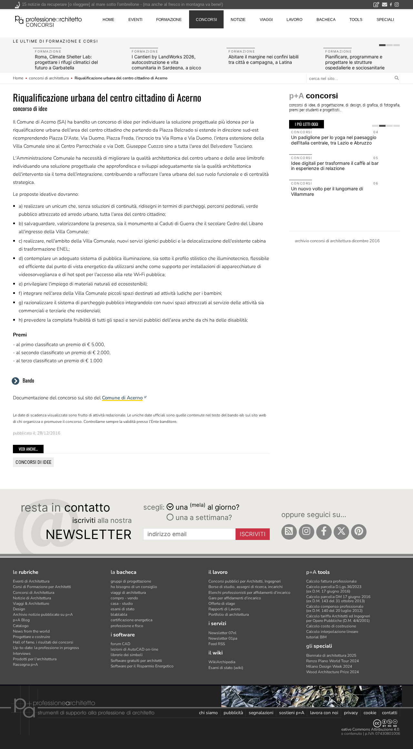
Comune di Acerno (122, 397)
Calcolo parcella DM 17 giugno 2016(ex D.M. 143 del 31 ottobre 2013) (338, 599)
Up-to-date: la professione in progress (46, 647)
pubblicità (233, 713)
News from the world (31, 631)
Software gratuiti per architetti (136, 660)
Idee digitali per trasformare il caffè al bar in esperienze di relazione (334, 165)
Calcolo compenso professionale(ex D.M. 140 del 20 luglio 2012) (334, 608)
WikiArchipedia (221, 661)
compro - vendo (124, 598)
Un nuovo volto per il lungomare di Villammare (327, 191)
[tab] (382, 45)
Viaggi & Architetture (31, 603)
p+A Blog (21, 620)
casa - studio (122, 603)
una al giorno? (207, 506)
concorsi (40, 25)
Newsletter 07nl (222, 632)
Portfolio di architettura (228, 614)
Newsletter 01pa (222, 638)
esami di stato (123, 609)
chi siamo (208, 713)
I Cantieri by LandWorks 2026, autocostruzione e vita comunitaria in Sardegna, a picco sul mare (166, 64)
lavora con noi (324, 713)
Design (19, 609)
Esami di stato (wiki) (225, 667)
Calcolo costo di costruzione (331, 626)
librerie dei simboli (127, 654)
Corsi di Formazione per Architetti (42, 586)
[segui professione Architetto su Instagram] (306, 532)
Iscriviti (253, 534)
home (108, 19)
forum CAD (120, 643)
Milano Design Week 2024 (329, 666)
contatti (389, 713)
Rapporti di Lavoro (224, 609)
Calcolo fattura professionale (331, 581)
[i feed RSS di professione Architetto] (289, 532)
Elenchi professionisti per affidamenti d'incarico (249, 592)
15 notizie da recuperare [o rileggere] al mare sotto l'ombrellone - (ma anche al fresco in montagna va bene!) (122, 4)
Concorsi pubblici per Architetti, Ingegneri (244, 581)
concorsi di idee (33, 462)
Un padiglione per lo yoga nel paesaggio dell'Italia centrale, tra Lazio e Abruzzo (333, 140)
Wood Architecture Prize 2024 (332, 671)
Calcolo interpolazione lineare (332, 631)
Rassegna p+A (25, 664)
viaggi (266, 19)
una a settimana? (203, 517)
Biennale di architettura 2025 (331, 655)
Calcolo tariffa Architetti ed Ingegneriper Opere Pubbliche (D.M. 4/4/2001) (338, 618)
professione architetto (48, 19)
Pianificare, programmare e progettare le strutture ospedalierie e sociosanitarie (355, 62)
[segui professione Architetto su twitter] (341, 532)
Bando (28, 380)
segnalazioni (261, 713)
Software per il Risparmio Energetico (142, 666)
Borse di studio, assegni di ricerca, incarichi (245, 586)
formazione (169, 19)
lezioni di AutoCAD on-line (134, 649)
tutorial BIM (316, 637)
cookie (370, 713)
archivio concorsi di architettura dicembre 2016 (337, 241)
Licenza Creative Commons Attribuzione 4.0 (361, 729)
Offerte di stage (221, 603)
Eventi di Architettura (31, 581)
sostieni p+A (291, 713)
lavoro (294, 19)
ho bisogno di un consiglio (134, 586)
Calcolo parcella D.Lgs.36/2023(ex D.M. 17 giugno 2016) (333, 589)
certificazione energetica (131, 620)
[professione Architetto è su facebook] (324, 532)
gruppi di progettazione (131, 581)
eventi (135, 19)
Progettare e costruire (31, 636)
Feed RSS (216, 643)
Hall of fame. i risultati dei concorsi (43, 642)
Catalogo (21, 625)
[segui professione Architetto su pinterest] (359, 532)
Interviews (22, 653)
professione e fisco (127, 625)
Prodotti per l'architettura (34, 659)
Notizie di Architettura (32, 598)
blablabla (119, 614)
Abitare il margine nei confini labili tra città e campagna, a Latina (263, 59)
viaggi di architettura (128, 592)
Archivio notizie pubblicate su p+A (43, 614)
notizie (238, 19)
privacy (351, 713)
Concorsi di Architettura (33, 592)
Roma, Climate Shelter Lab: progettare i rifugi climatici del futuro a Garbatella (66, 62)
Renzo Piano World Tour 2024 (332, 661)
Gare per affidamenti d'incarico (234, 598)
